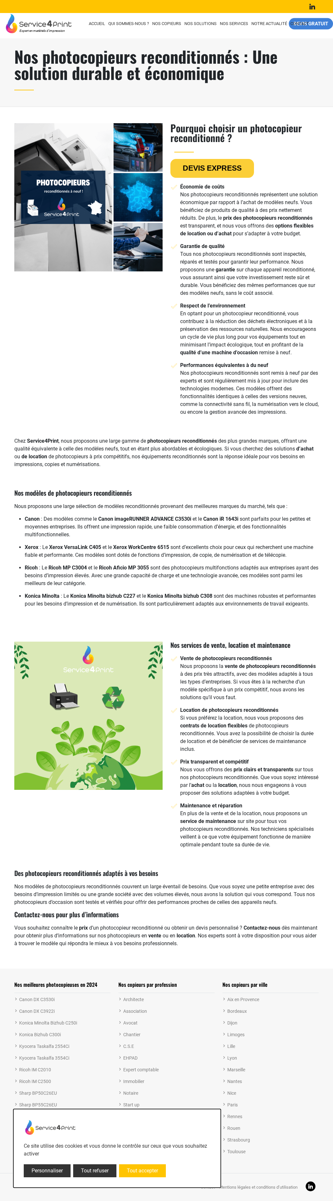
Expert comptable (141, 1069)
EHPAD (130, 1058)
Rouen (233, 1128)
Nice (231, 1093)
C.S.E (128, 1046)
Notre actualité (269, 23)
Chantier (131, 1034)
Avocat (130, 1022)
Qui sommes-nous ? (128, 23)
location (196, 233)
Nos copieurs (166, 23)
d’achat (223, 233)
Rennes (234, 1116)
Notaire (130, 1093)
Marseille (236, 1069)
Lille (231, 1046)
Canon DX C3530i (37, 999)
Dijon (232, 1022)
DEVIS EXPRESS (212, 168)
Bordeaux (237, 1011)
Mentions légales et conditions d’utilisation (258, 1187)
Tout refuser (95, 1171)
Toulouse (236, 1151)
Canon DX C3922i (37, 1011)
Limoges (236, 1034)
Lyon (232, 1058)
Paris (232, 1104)
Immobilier (133, 1081)
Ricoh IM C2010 (35, 1069)
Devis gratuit (311, 23)
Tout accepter (142, 1171)
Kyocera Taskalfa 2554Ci (44, 1046)
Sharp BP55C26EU (38, 1104)
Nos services (234, 23)
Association (135, 1011)
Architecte (133, 999)
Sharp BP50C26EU (38, 1093)
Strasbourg (238, 1139)
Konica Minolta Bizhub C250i (48, 1022)
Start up (131, 1104)
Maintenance (195, 806)
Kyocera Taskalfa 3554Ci (44, 1058)
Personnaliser (47, 1171)
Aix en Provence (243, 999)
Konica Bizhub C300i (40, 1034)
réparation (230, 806)
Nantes (234, 1081)
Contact (299, 23)
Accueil (97, 23)
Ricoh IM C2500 (35, 1081)
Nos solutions (200, 23)
